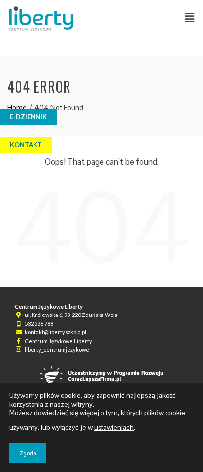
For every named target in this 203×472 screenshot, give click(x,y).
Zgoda (27, 453)
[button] (189, 18)
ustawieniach (114, 427)
